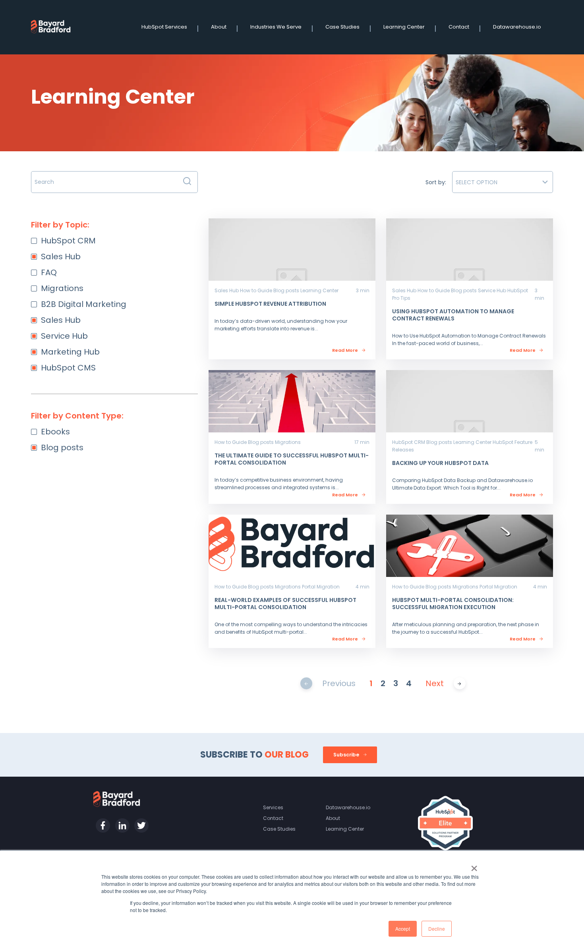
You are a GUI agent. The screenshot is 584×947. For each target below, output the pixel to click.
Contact (459, 27)
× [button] (474, 865)
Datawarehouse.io (517, 27)
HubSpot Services (164, 27)
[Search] (187, 182)
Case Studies (342, 27)
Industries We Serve (276, 27)
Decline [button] (436, 928)
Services (273, 807)
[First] (306, 683)
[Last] (459, 683)
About (218, 27)
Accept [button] (402, 928)
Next (434, 683)
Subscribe (346, 754)
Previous (339, 683)
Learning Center (404, 27)
